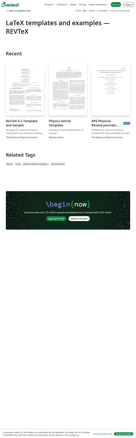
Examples (103, 10)
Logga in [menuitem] (128, 4)
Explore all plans (79, 218)
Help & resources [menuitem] (97, 4)
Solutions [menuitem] (61, 4)
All (84, 10)
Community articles (120, 10)
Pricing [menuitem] (82, 4)
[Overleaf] (10, 4)
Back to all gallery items (18, 10)
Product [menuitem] (49, 4)
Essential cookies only (102, 433)
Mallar (92, 10)
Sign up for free (56, 218)
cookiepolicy (73, 435)
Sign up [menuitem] (116, 4)
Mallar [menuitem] (73, 4)
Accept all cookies (124, 434)
